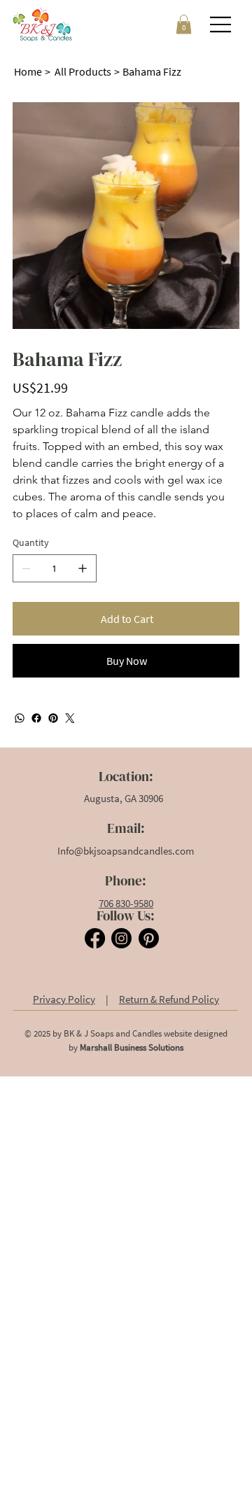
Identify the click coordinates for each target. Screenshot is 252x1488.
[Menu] (221, 24)
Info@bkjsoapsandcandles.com (125, 850)
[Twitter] (70, 718)
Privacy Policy (64, 999)
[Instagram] (121, 938)
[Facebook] (36, 718)
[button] (184, 24)
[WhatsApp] (20, 718)
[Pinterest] (53, 718)
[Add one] (83, 568)
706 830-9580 (126, 903)
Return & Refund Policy (169, 999)
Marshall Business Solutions (131, 1047)
